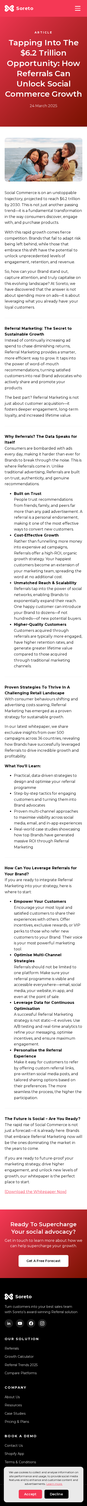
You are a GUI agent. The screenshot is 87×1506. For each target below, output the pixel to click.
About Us (12, 1397)
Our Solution (22, 1339)
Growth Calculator (19, 1356)
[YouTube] (20, 1323)
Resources (13, 1405)
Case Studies (15, 1413)
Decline (56, 1494)
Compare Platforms (21, 1373)
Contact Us (14, 1445)
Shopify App (14, 1454)
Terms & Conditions (20, 1462)
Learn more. (54, 1484)
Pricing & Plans (17, 1422)
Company (16, 1387)
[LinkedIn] (9, 1323)
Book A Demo (21, 1436)
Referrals (12, 1348)
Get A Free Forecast (43, 1261)
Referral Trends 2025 (21, 1365)
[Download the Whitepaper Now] (36, 1192)
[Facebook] (31, 1323)
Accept (30, 1494)
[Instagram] (42, 1323)
